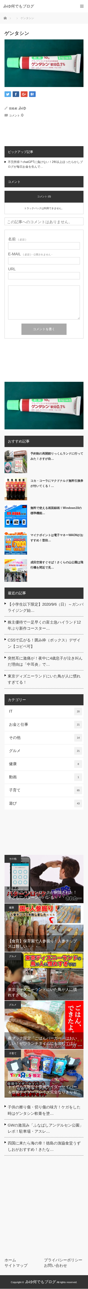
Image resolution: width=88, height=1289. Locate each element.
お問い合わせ (55, 1265)
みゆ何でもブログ (40, 1282)
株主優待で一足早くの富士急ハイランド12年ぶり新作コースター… (44, 625)
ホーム (10, 1260)
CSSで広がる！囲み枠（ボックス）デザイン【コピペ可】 (44, 643)
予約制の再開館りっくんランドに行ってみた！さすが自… (56, 456)
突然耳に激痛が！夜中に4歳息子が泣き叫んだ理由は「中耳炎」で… (45, 661)
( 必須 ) (17, 239)
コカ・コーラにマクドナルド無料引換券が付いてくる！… (56, 483)
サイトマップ (16, 1265)
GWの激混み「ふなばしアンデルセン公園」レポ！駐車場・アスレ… (45, 1128)
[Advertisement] (44, 361)
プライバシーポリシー (63, 1260)
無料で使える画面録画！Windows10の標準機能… (56, 510)
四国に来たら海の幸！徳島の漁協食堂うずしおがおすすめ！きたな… (44, 1146)
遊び (44, 803)
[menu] (82, 6)
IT (44, 711)
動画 (44, 777)
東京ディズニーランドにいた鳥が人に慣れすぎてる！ (44, 679)
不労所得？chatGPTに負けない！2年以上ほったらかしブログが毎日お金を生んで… (45, 164)
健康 (44, 764)
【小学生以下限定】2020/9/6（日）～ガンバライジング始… (45, 607)
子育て (44, 790)
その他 (44, 737)
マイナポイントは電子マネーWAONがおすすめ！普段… (56, 537)
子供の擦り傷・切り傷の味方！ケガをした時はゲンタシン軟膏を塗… (44, 1110)
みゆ (22, 108)
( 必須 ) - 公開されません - (30, 254)
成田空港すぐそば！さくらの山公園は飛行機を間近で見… (56, 565)
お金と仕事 (44, 724)
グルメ (44, 751)
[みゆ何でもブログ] (37, 6)
